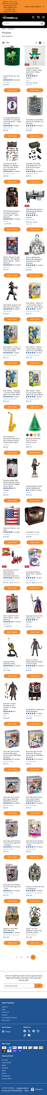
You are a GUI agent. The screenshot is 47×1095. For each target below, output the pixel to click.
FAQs (3, 1009)
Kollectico (28, 492)
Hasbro (5, 492)
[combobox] (23, 23)
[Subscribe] (39, 985)
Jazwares (5, 221)
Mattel (28, 80)
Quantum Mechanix (31, 935)
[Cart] (38, 17)
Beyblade (5, 1068)
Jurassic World (6, 1078)
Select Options (12, 229)
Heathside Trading (8, 761)
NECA (5, 715)
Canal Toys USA (30, 580)
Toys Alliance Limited (9, 173)
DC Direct (6, 668)
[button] (8, 80)
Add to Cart (12, 90)
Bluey (4, 1070)
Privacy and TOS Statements (12, 1090)
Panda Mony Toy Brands (32, 311)
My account (6, 1020)
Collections (11, 29)
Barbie (4, 1065)
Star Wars (5, 1060)
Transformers (6, 1076)
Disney (4, 1073)
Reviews (4, 1015)
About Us (5, 1007)
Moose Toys (6, 267)
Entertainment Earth (8, 580)
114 (27, 957)
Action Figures (6, 1062)
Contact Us (5, 1012)
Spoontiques (6, 82)
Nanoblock (6, 444)
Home (4, 29)
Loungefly (28, 267)
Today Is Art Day (7, 128)
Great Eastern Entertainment (34, 715)
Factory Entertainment (32, 534)
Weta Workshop (7, 311)
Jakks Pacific (6, 624)
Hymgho (28, 444)
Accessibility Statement (9, 1017)
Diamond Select (30, 219)
